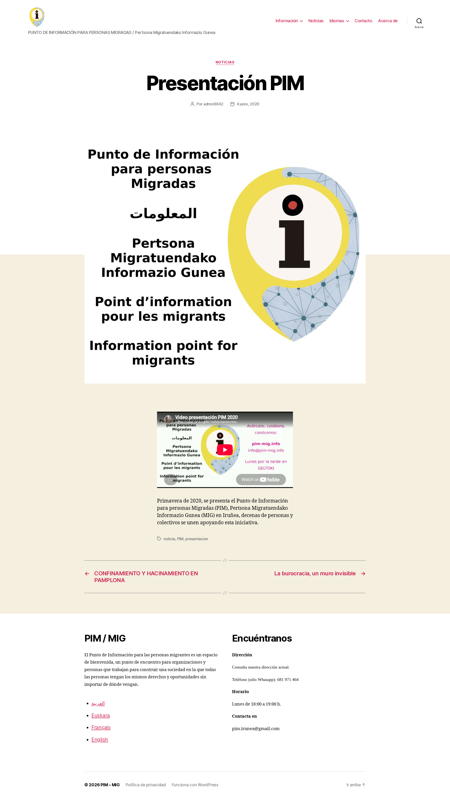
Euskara (100, 715)
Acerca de (388, 20)
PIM (180, 538)
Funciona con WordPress (195, 784)
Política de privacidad (145, 784)
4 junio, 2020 (248, 104)
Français (101, 727)
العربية (98, 703)
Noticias (316, 20)
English (99, 740)
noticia (169, 538)
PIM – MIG (110, 784)
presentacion (196, 538)
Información (287, 20)
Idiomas (337, 20)
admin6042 (213, 104)
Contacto (363, 20)
